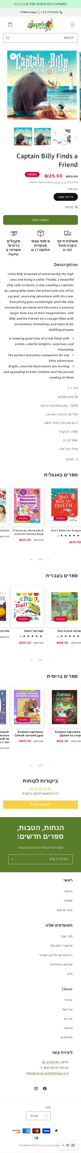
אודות (69, 1000)
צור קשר (67, 1009)
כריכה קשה (65, 197)
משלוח (68, 900)
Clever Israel (46, 1145)
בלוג (70, 974)
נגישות (68, 1028)
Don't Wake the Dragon (66, 530)
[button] (72, 24)
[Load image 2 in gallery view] (42, 136)
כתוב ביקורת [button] (40, 804)
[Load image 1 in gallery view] (23, 136)
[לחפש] (7, 37)
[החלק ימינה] (76, 137)
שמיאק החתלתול (61, 964)
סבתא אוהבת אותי (69, 631)
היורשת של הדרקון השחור (56, 955)
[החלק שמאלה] (8, 137)
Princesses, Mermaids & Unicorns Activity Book (28, 532)
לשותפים (67, 1037)
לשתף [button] (70, 459)
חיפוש (69, 891)
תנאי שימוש (65, 910)
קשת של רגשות (34, 631)
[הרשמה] (13, 859)
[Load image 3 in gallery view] (62, 136)
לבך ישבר (66, 936)
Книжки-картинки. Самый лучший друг (29, 733)
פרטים (68, 1019)
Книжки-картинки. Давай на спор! (68, 733)
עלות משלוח (60, 182)
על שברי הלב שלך (61, 945)
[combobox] (40, 38)
